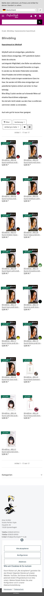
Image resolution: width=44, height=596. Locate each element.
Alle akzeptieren (22, 548)
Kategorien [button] (7, 475)
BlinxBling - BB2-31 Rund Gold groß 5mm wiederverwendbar (10, 450)
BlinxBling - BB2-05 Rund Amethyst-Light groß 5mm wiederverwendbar (32, 197)
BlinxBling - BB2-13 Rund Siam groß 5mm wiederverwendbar (10, 306)
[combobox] (19, 10)
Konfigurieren (22, 555)
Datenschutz (19, 589)
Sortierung (19, 122)
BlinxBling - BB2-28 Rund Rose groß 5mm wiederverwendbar (32, 414)
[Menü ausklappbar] (3, 14)
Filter (7, 122)
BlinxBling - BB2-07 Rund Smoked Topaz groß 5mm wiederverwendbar (9, 233)
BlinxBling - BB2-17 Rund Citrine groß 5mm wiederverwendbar (11, 342)
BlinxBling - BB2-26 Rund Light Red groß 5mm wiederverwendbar (9, 414)
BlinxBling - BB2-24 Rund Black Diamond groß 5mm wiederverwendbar (32, 378)
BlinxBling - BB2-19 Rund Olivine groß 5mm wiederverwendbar (33, 342)
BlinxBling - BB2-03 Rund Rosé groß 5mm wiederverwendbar (32, 161)
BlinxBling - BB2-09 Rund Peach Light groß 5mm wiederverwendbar (10, 269)
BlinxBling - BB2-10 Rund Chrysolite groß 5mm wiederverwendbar (32, 269)
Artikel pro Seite (11, 127)
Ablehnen (22, 562)
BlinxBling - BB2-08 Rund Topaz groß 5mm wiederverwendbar (32, 233)
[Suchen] (39, 22)
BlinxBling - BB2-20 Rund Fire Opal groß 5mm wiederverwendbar (9, 378)
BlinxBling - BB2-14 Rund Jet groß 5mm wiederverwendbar (31, 306)
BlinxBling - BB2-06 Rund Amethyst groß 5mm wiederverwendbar (9, 161)
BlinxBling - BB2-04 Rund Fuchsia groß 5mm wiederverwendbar (9, 197)
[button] (31, 16)
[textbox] (19, 10)
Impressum (8, 589)
